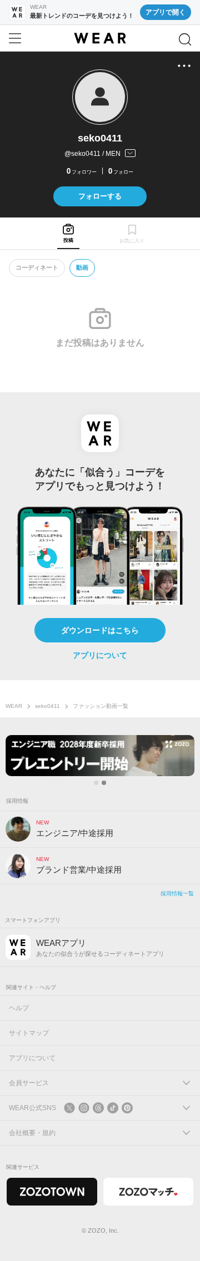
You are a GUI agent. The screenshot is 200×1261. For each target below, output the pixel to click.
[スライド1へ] (96, 783)
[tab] (68, 233)
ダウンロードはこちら (100, 630)
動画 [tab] (82, 267)
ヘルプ (19, 1008)
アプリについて (100, 655)
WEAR (14, 706)
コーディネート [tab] (37, 267)
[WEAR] (100, 38)
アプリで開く (166, 12)
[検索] (185, 39)
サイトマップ (29, 1033)
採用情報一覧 (177, 893)
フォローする (100, 196)
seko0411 (47, 706)
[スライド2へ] (104, 783)
